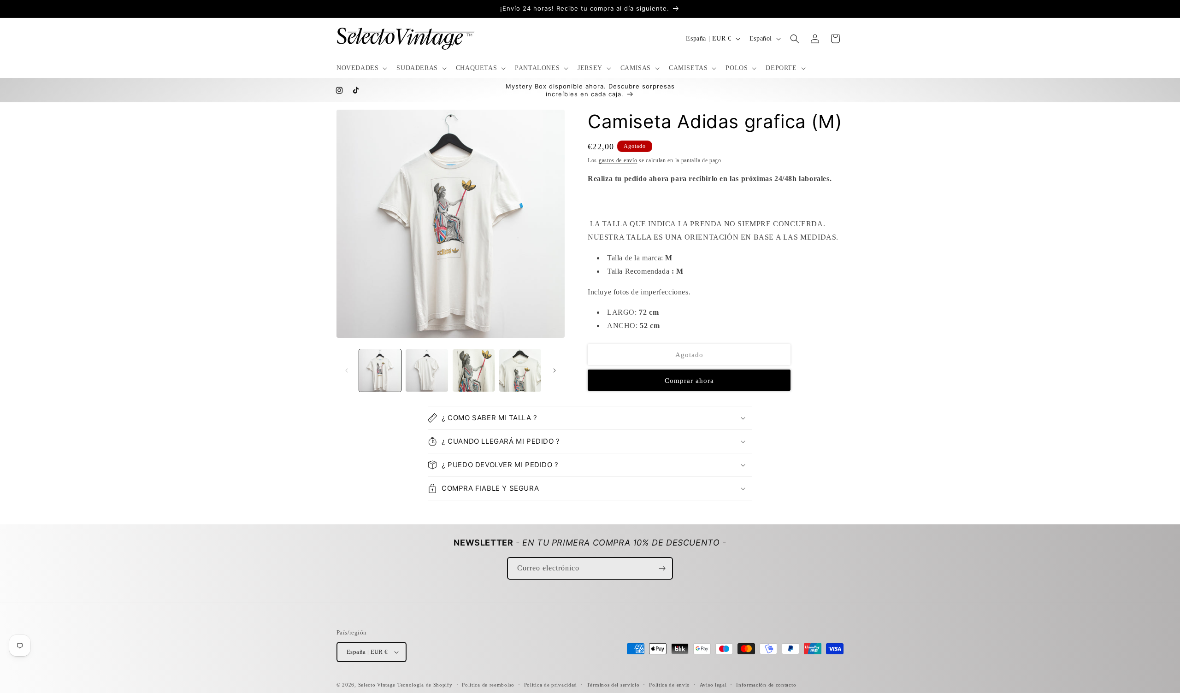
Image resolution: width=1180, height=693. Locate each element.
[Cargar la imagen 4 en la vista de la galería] (520, 370)
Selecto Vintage (377, 684)
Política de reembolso (488, 684)
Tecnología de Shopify (425, 684)
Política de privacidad (550, 684)
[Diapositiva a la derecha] (554, 370)
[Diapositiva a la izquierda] (346, 370)
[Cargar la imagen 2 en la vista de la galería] (427, 370)
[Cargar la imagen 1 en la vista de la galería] (380, 370)
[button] (361, 68)
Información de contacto (766, 684)
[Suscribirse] (662, 568)
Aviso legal (713, 684)
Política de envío (669, 684)
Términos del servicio (613, 684)
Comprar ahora (689, 380)
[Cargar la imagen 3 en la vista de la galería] (474, 370)
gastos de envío (618, 160)
